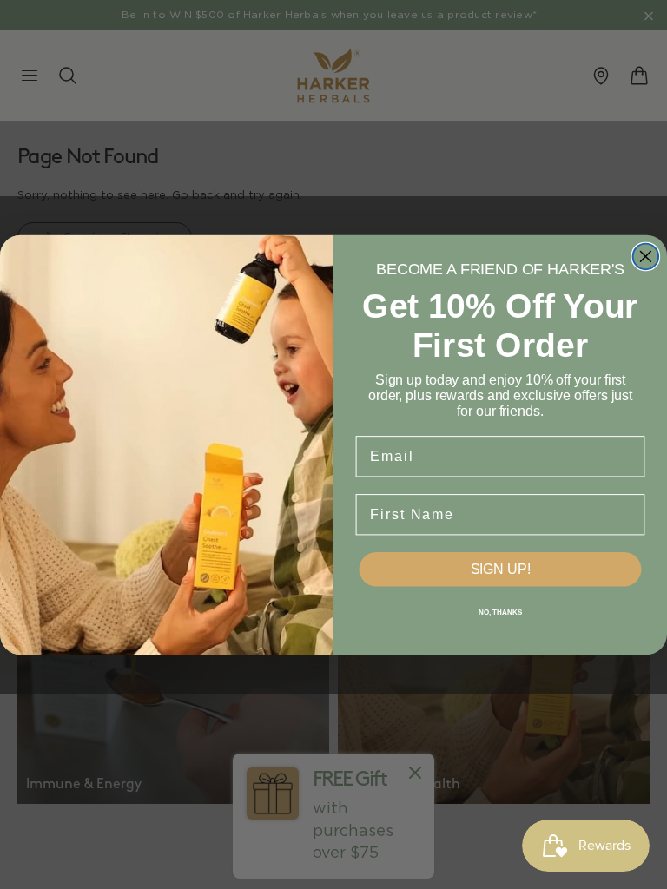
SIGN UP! (501, 568)
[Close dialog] (646, 256)
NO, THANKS (500, 612)
